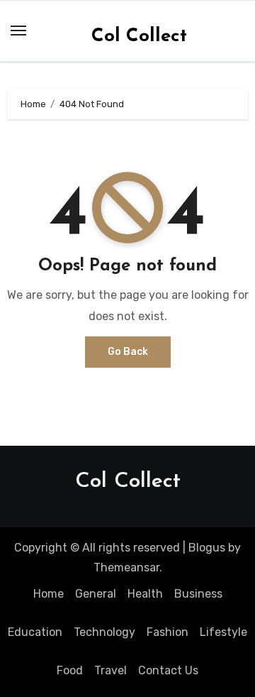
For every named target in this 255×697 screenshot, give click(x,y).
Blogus (206, 547)
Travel (110, 670)
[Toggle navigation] (18, 30)
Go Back (128, 352)
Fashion (167, 632)
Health (145, 593)
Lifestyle (223, 632)
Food (70, 670)
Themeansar (126, 567)
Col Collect (139, 36)
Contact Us (168, 670)
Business (198, 593)
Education (35, 632)
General (95, 593)
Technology (104, 632)
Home (48, 593)
